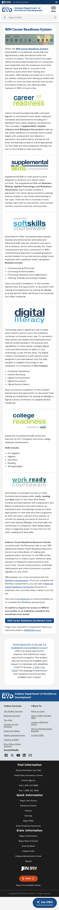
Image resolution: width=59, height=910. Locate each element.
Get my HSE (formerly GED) (41, 716)
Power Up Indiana (12, 731)
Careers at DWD (11, 739)
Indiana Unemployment (14, 735)
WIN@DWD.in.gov (32, 630)
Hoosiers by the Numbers (11, 725)
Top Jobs (8, 720)
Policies (28, 810)
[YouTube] (18, 755)
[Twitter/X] (12, 755)
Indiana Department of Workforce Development (28, 9)
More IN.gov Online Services (12, 745)
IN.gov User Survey (28, 800)
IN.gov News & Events (28, 841)
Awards (28, 861)
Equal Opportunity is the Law (27, 644)
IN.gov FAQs (28, 821)
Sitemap (28, 815)
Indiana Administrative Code (28, 856)
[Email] (30, 755)
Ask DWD (45, 903)
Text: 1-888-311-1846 (28, 790)
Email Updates (28, 846)
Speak (28, 878)
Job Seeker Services (13, 711)
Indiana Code (28, 851)
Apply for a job (38, 711)
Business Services (12, 715)
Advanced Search (28, 805)
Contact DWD (37, 735)
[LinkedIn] (24, 755)
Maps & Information (28, 836)
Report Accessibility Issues (28, 885)
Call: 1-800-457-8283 (28, 785)
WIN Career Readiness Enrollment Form (29, 620)
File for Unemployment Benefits (41, 730)
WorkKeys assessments (16, 580)
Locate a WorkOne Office (39, 723)
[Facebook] (6, 755)
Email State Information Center (28, 775)
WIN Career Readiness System (32, 48)
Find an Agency (28, 780)
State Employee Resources (28, 826)
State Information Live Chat (28, 770)
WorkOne (24, 599)
